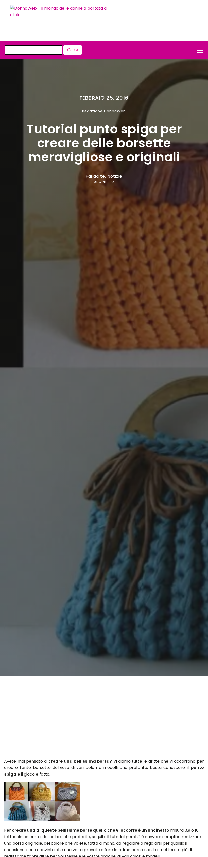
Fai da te (95, 176)
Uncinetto (104, 182)
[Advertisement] (94, 718)
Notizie (114, 176)
